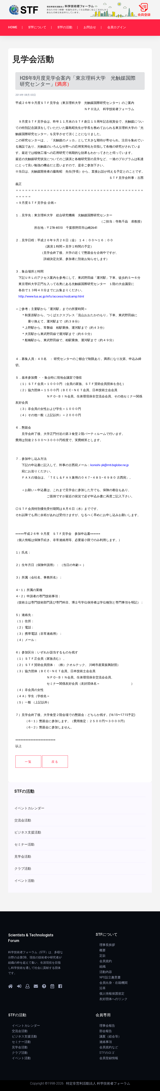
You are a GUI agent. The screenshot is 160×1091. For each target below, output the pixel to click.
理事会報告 (107, 1025)
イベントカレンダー (26, 1025)
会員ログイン (116, 27)
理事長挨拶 (107, 945)
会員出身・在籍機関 (113, 982)
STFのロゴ (106, 1052)
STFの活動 (65, 27)
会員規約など (108, 1047)
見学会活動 (20, 1047)
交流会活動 (20, 1031)
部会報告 (105, 1031)
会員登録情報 (108, 1058)
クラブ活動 (20, 1052)
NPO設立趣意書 (110, 977)
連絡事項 (105, 1042)
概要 (102, 950)
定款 (102, 955)
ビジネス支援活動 (24, 1036)
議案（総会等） (110, 1036)
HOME (12, 27)
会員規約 (105, 961)
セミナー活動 (21, 1042)
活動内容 (105, 972)
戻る (55, 761)
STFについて (37, 27)
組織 (102, 966)
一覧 (28, 761)
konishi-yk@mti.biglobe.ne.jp (109, 465)
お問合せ (90, 27)
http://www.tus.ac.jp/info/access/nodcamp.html (51, 296)
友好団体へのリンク (113, 999)
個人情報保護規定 (111, 993)
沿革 (102, 988)
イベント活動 (21, 1058)
